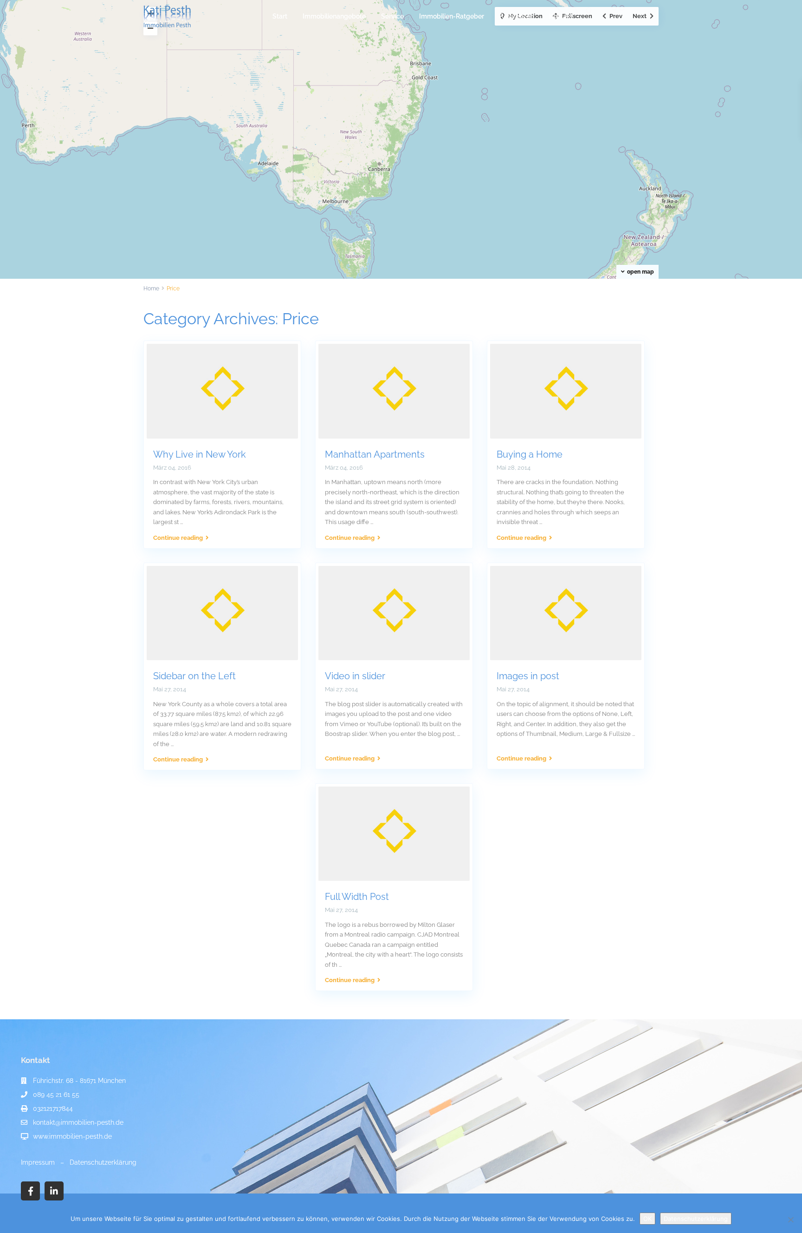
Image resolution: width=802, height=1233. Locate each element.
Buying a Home (530, 454)
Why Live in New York (199, 454)
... (181, 521)
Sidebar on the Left (194, 676)
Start (279, 16)
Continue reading (178, 538)
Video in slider (355, 676)
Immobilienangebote (334, 16)
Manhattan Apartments (375, 454)
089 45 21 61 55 (56, 1094)
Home (151, 288)
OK (647, 1218)
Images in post (528, 676)
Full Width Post (357, 896)
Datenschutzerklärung (103, 1162)
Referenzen (516, 16)
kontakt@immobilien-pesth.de (78, 1122)
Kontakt (561, 16)
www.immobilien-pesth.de (72, 1136)
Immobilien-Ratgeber (451, 16)
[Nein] (790, 1219)
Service (392, 16)
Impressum (38, 1162)
